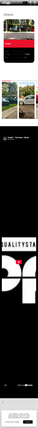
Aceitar (27, 422)
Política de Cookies (12, 422)
